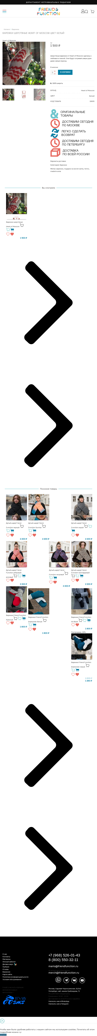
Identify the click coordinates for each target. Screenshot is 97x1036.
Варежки (15, 29)
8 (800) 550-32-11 (63, 960)
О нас (5, 954)
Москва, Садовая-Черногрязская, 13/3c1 (64, 989)
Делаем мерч (8, 964)
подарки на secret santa (73, 169)
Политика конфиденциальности (15, 977)
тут (20, 1032)
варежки (59, 169)
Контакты (6, 957)
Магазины (6, 959)
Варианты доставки (58, 161)
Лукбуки (6, 967)
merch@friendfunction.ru (63, 972)
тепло (86, 169)
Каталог (7, 29)
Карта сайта (7, 974)
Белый (91, 96)
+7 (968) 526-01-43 (64, 955)
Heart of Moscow (9, 40)
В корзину (65, 72)
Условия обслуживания (12, 979)
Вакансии (6, 972)
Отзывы (6, 969)
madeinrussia (55, 171)
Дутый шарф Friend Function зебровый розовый (13, 573)
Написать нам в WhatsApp (58, 1001)
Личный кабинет (9, 962)
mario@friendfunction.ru (63, 966)
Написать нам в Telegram (58, 1004)
